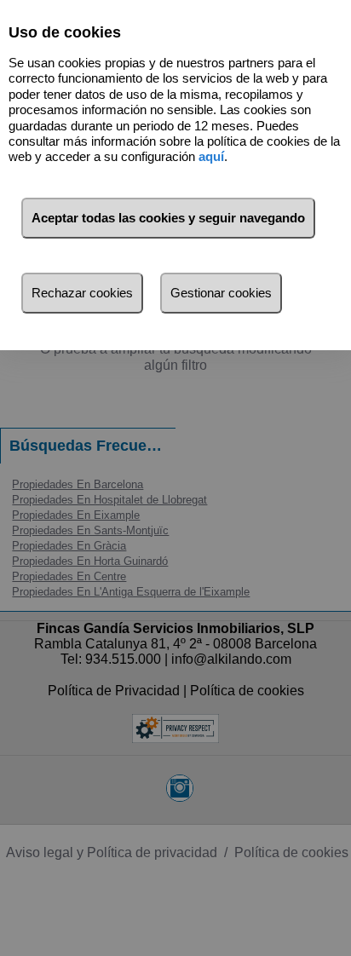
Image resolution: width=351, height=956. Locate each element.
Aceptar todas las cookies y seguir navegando (168, 217)
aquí (211, 156)
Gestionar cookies (221, 292)
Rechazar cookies (82, 292)
